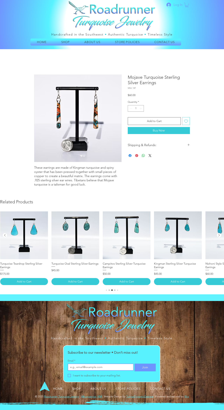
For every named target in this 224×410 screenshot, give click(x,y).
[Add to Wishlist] (186, 121)
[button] (187, 5)
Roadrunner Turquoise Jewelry (61, 396)
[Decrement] (130, 108)
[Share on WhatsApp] (143, 155)
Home (38, 62)
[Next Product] (219, 235)
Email (71, 360)
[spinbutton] (136, 108)
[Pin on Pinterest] (137, 155)
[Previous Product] (5, 235)
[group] (112, 248)
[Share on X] (150, 155)
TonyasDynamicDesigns (139, 396)
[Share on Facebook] (130, 155)
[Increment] (141, 108)
